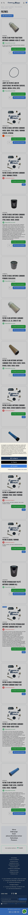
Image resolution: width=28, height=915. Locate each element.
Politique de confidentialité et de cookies (17, 469)
